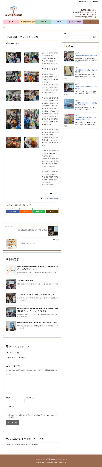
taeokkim (54, 198)
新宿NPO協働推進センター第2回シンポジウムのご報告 (37, 322)
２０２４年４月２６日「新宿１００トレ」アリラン (35, 294)
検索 (65, 33)
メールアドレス (29, 397)
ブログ (54, 193)
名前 (8, 397)
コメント (8, 374)
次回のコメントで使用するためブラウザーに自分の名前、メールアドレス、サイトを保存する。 (33, 416)
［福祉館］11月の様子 (25, 280)
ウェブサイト (10, 406)
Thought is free (62, 462)
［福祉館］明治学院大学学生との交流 (86, 55)
